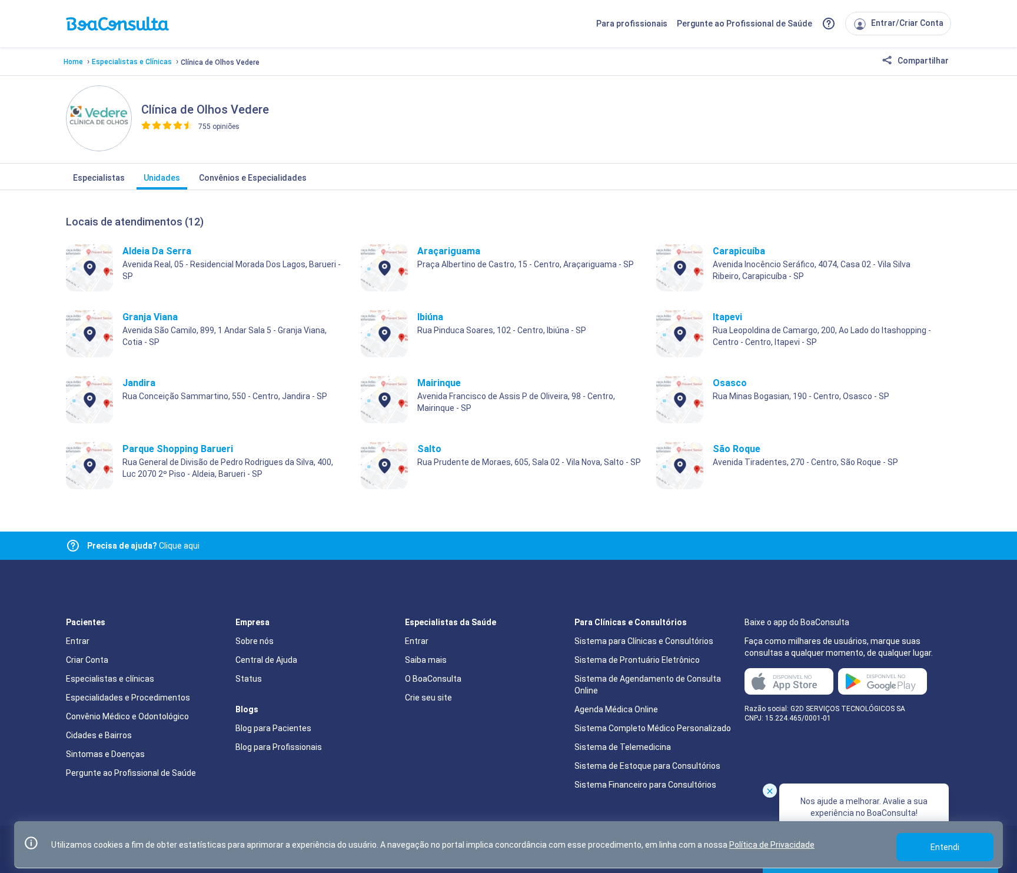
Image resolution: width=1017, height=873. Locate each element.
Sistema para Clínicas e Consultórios (643, 641)
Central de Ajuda (266, 660)
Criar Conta (87, 660)
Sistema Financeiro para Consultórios (645, 784)
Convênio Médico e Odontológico (127, 716)
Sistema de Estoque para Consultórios (647, 766)
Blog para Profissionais (278, 747)
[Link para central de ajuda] (73, 546)
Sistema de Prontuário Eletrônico (637, 660)
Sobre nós (254, 641)
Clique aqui (143, 545)
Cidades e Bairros (99, 735)
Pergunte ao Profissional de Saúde (744, 23)
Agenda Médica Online (616, 709)
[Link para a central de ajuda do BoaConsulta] (829, 23)
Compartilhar (922, 60)
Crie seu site (428, 697)
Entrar (77, 641)
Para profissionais (631, 23)
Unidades (162, 177)
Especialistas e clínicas (110, 678)
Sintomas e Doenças (105, 754)
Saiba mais (426, 660)
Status (248, 678)
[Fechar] (770, 791)
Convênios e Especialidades (253, 177)
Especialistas (99, 177)
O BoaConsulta (433, 678)
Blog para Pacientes (273, 728)
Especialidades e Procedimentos (128, 697)
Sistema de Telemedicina (622, 747)
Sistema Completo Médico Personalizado (652, 728)
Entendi (944, 847)
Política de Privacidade (772, 844)
